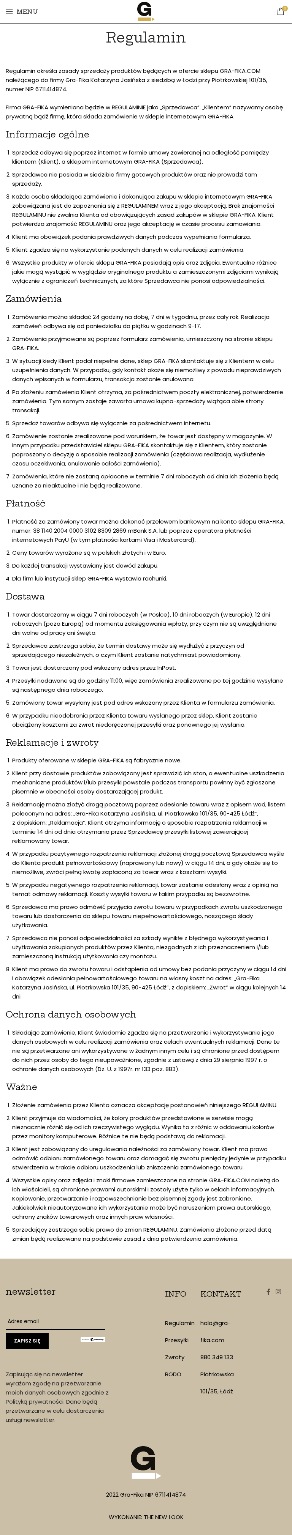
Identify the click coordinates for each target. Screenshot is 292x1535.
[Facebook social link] (268, 1292)
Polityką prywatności (34, 1402)
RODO (173, 1374)
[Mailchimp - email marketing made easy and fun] (93, 1339)
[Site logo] (146, 11)
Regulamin (180, 1323)
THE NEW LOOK (164, 1517)
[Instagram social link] (278, 1292)
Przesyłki (177, 1340)
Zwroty (174, 1357)
